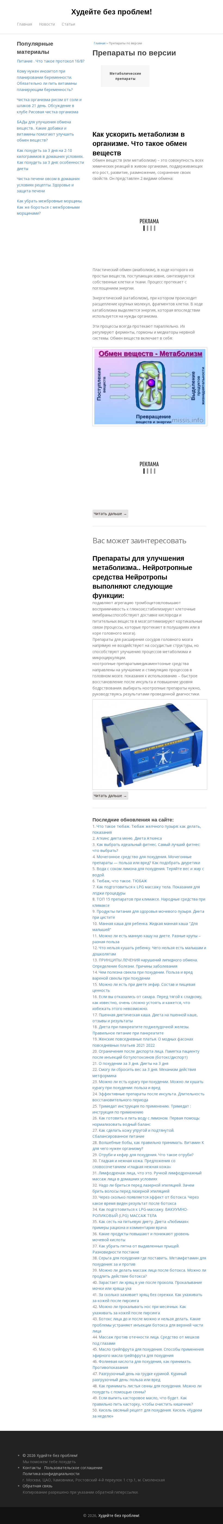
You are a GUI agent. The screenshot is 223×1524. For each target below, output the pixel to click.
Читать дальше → (110, 513)
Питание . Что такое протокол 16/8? (50, 61)
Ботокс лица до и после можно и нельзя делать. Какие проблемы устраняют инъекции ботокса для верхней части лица (147, 1325)
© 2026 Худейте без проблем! (50, 1455)
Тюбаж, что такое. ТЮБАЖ (122, 880)
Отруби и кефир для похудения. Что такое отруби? (146, 1154)
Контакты (32, 1467)
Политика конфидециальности (51, 1473)
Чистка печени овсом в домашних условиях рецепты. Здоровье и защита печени (48, 184)
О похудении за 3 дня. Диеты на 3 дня (133, 1063)
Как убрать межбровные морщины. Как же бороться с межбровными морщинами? (49, 207)
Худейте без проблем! (111, 11)
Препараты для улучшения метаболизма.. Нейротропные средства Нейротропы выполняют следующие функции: (142, 576)
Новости (47, 24)
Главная (24, 24)
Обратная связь (37, 1485)
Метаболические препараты (125, 76)
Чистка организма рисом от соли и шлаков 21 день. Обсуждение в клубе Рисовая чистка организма (49, 105)
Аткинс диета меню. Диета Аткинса (129, 838)
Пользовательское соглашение (73, 1467)
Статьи (68, 24)
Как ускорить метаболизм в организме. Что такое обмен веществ (139, 143)
